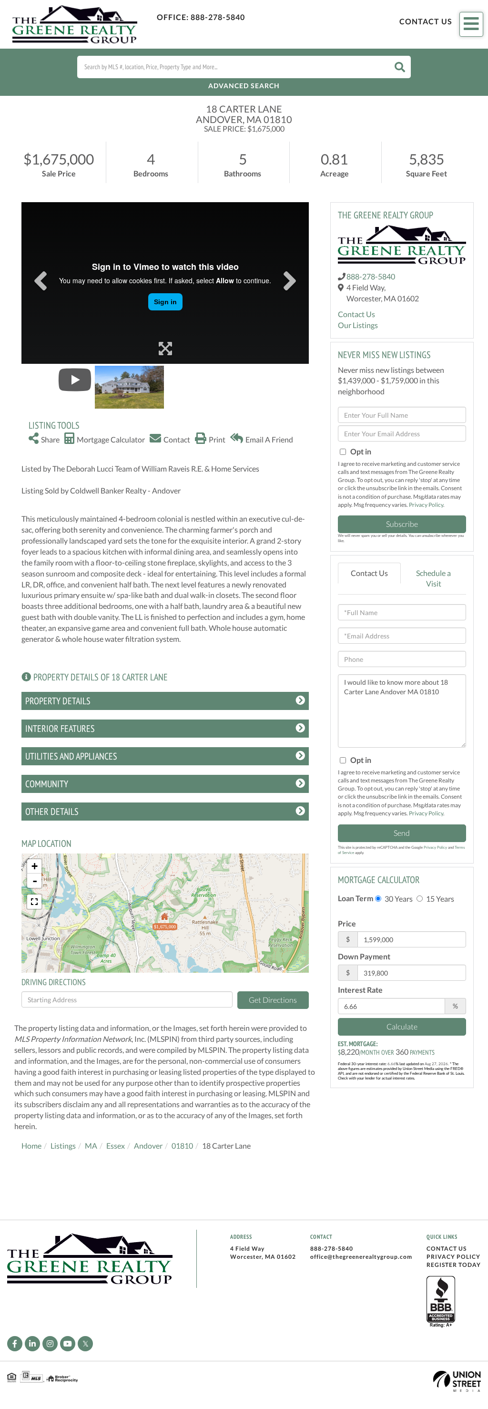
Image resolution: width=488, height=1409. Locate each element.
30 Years (398, 898)
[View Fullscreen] (34, 902)
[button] (400, 67)
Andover (148, 1145)
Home (31, 1145)
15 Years (439, 898)
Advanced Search (244, 86)
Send (402, 832)
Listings (63, 1145)
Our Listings (358, 324)
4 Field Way (247, 1248)
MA (91, 1145)
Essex (115, 1145)
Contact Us (425, 21)
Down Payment (364, 956)
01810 (182, 1145)
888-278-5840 (218, 16)
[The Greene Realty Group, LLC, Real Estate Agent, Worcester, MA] (441, 1302)
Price (347, 923)
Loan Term (355, 898)
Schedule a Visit (433, 578)
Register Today (454, 1264)
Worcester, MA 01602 (263, 1256)
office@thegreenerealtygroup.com (361, 1256)
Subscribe (402, 523)
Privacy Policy (426, 504)
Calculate (401, 1026)
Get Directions (273, 999)
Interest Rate (360, 989)
